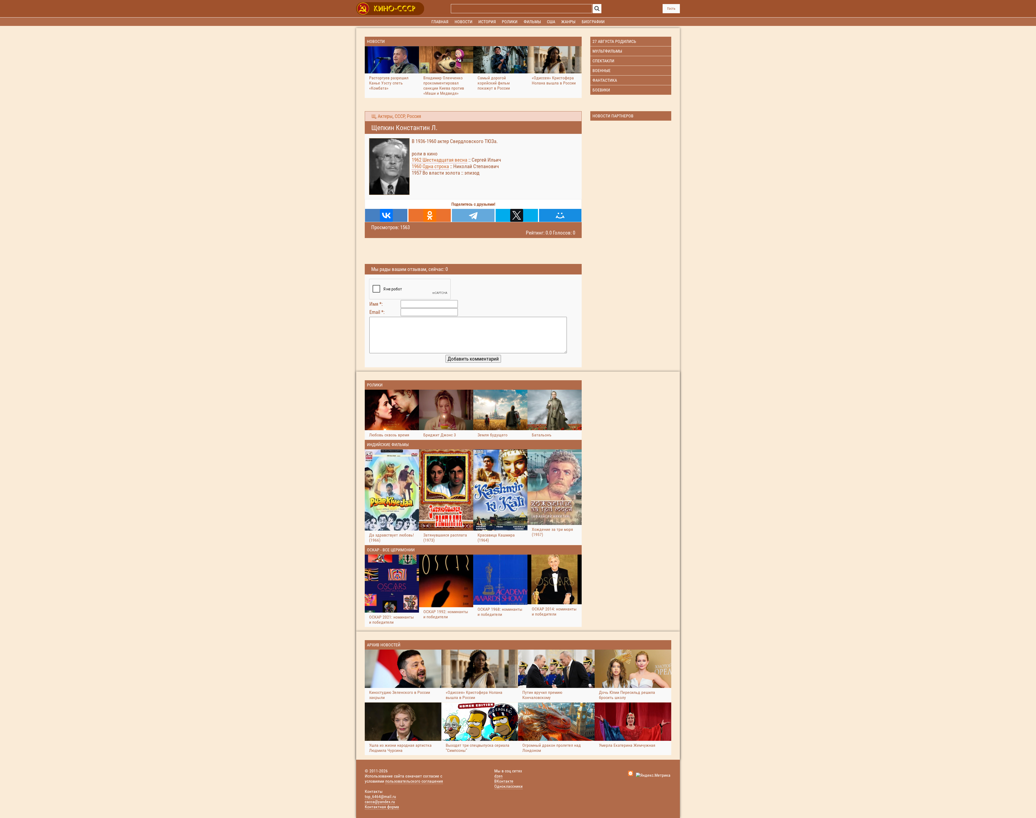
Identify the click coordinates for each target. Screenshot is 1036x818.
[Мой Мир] (560, 215)
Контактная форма (382, 806)
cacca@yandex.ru (380, 801)
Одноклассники (508, 786)
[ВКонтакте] (386, 215)
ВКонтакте (503, 781)
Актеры (385, 116)
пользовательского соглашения (414, 781)
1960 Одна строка (430, 166)
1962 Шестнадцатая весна (439, 160)
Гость (671, 8)
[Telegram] (473, 215)
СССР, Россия (408, 116)
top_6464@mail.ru (380, 796)
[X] (517, 215)
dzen (498, 776)
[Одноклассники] (429, 215)
